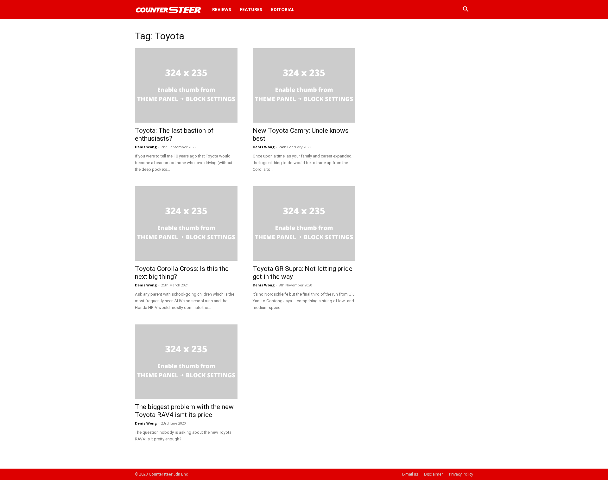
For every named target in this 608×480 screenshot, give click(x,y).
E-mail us (410, 474)
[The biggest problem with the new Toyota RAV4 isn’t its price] (186, 361)
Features (251, 9)
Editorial (282, 9)
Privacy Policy (461, 474)
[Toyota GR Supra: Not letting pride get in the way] (304, 223)
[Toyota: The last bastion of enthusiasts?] (186, 85)
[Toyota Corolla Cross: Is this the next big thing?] (186, 223)
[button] (465, 10)
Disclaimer (433, 474)
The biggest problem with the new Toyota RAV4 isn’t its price (184, 411)
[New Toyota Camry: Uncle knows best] (304, 85)
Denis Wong (146, 146)
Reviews (221, 9)
